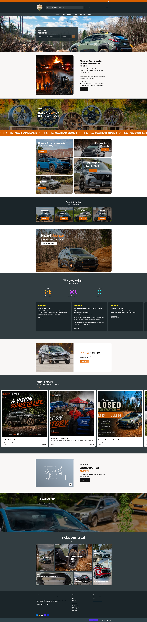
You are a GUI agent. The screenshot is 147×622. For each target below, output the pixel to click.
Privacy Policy (74, 603)
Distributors (69, 14)
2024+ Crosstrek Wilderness (48, 243)
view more (44, 218)
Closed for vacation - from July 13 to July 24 (108, 439)
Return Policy (74, 610)
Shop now (92, 170)
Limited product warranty (76, 608)
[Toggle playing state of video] (70, 484)
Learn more (84, 361)
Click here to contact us (97, 601)
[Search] (73, 36)
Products (57, 14)
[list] (74, 214)
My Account (109, 1)
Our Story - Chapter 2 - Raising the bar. (59, 438)
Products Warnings (75, 607)
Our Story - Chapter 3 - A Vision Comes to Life (13, 439)
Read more (84, 480)
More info (84, 89)
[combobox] (70, 7)
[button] (110, 7)
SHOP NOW (49, 1)
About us (73, 598)
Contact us (74, 600)
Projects (63, 14)
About (76, 14)
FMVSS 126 (74, 602)
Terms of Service (75, 605)
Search (73, 597)
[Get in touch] (107, 7)
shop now (42, 151)
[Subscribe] (57, 507)
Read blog (38, 387)
